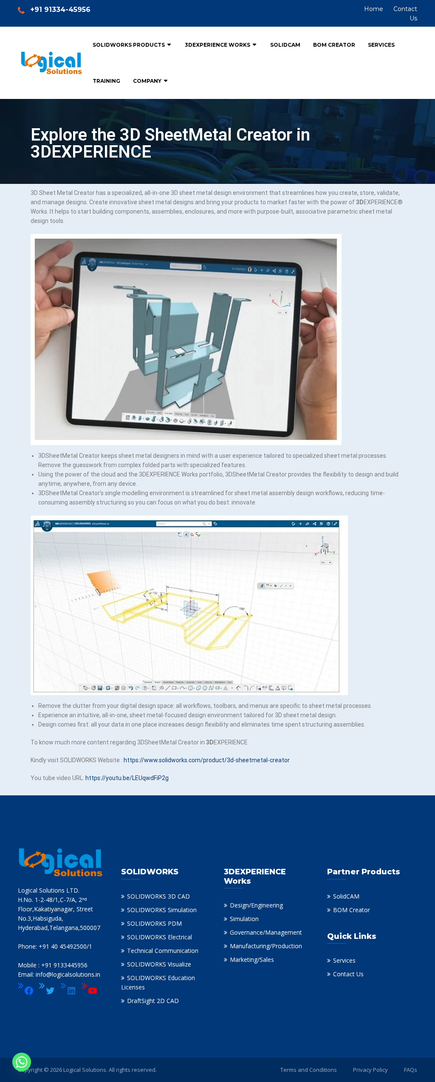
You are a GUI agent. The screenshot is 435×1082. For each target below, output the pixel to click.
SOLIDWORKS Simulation (162, 910)
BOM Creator (334, 45)
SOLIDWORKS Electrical (159, 937)
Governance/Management (266, 932)
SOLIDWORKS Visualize (159, 964)
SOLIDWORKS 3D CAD (158, 896)
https (92, 778)
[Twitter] (47, 991)
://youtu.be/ (116, 778)
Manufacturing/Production (266, 946)
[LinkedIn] (68, 991)
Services (381, 45)
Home (373, 9)
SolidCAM (285, 45)
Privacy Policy (370, 1070)
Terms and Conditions (308, 1070)
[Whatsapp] (21, 1062)
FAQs (410, 1070)
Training (106, 81)
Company (147, 81)
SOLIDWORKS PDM (154, 923)
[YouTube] (90, 991)
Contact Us (348, 974)
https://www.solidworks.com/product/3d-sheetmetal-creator (207, 760)
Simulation (244, 919)
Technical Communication (162, 951)
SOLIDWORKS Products (129, 45)
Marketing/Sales (252, 959)
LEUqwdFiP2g (150, 778)
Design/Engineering (256, 905)
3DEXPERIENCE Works (217, 45)
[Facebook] (26, 991)
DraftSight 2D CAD (153, 1001)
